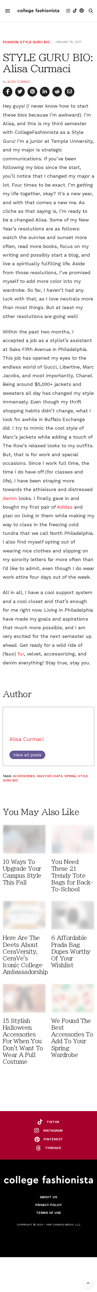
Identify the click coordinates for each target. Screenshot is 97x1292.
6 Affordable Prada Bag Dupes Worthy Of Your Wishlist (70, 951)
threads (53, 1148)
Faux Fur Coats (50, 776)
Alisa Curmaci (18, 82)
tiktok (53, 1122)
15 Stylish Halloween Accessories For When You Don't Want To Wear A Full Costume (23, 1041)
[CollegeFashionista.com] (38, 11)
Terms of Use (48, 1213)
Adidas (65, 507)
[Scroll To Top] (88, 1283)
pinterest (53, 1139)
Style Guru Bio (35, 42)
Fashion (10, 42)
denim (11, 498)
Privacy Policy (48, 1205)
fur (20, 654)
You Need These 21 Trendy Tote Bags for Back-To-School (72, 875)
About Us (48, 1197)
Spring (70, 776)
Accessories (24, 776)
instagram (53, 1130)
